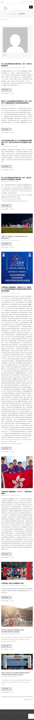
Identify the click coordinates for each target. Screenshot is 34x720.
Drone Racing (5, 67)
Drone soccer (13, 67)
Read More (6, 90)
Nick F (4, 54)
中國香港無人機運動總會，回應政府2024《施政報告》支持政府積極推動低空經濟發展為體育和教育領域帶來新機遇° (16, 289)
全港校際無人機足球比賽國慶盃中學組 (12, 583)
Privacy (20, 715)
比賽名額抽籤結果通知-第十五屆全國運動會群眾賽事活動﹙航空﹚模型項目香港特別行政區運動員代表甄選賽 (16, 142)
